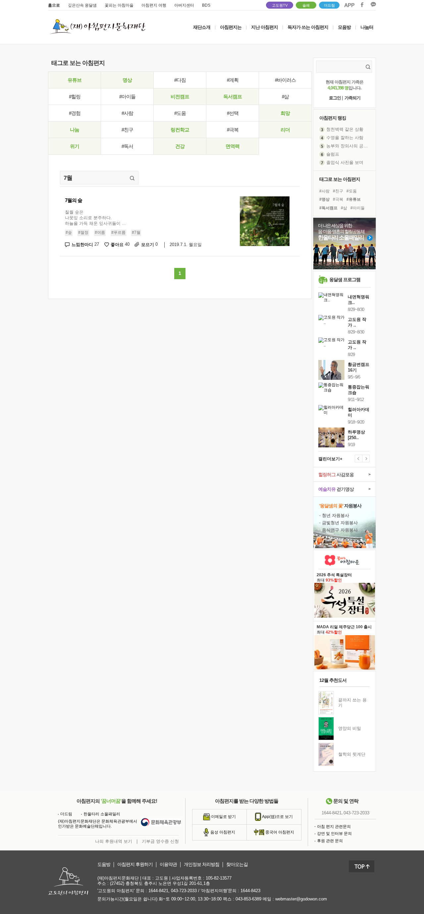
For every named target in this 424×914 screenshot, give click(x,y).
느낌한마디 (85, 244)
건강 (180, 146)
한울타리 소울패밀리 (101, 814)
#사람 (127, 113)
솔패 (306, 5)
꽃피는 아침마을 (119, 5)
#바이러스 (285, 80)
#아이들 (127, 96)
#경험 (74, 113)
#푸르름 (118, 232)
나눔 (74, 129)
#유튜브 (353, 199)
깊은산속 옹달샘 (82, 5)
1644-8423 (250, 890)
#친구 (127, 129)
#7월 (136, 232)
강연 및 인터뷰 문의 (334, 833)
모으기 (149, 244)
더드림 (329, 5)
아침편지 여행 (153, 5)
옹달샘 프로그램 (344, 279)
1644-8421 (332, 812)
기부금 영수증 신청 (160, 841)
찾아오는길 (237, 864)
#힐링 (74, 96)
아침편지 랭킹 (332, 118)
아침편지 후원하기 (135, 864)
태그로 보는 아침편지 (339, 179)
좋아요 (120, 244)
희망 (285, 113)
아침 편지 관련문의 (334, 826)
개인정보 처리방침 (201, 864)
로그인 (335, 97)
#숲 (69, 232)
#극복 (232, 129)
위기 (74, 146)
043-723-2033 (356, 812)
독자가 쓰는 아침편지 (308, 27)
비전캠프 (180, 96)
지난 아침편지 (264, 27)
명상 (127, 80)
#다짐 (180, 80)
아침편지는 (230, 27)
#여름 (100, 232)
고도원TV (280, 5)
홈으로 (54, 5)
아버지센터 (184, 5)
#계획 (232, 80)
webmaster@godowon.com (301, 898)
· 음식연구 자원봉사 (338, 530)
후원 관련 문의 (330, 840)
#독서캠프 (328, 208)
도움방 (103, 864)
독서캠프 (232, 96)
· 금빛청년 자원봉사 (338, 522)
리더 (285, 129)
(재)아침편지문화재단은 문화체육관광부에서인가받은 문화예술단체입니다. (97, 824)
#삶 (285, 96)
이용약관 (168, 864)
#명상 (324, 199)
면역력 (232, 146)
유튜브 (74, 80)
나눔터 (366, 27)
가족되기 (352, 97)
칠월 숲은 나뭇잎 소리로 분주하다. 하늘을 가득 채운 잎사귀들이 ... (95, 218)
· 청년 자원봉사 (334, 515)
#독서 (127, 146)
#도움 (180, 113)
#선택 (232, 113)
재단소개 (201, 27)
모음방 (344, 27)
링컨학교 (180, 129)
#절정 (83, 232)
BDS (206, 5)
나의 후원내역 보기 (113, 841)
